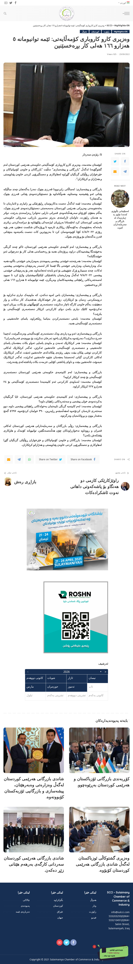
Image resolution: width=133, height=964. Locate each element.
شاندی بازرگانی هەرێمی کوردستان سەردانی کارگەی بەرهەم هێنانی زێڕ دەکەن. (34, 864)
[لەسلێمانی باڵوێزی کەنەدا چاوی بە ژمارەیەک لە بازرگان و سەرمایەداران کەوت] (120, 199)
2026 (66, 672)
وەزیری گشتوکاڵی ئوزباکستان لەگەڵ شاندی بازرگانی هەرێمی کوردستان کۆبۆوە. (103, 864)
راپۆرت (106, 31)
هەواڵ (84, 31)
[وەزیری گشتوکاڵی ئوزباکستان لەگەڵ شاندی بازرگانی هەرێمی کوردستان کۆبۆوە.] (99, 829)
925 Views (111, 54)
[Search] (5, 13)
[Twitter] (10, 3)
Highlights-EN (120, 31)
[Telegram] (125, 171)
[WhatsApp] (29, 459)
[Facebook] (15, 3)
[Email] (115, 171)
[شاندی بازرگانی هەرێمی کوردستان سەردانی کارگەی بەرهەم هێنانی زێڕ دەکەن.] (33, 829)
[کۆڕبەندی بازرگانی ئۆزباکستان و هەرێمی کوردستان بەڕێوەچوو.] (99, 750)
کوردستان (95, 31)
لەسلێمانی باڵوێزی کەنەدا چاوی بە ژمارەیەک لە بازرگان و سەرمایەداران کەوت (120, 219)
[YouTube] (5, 3)
